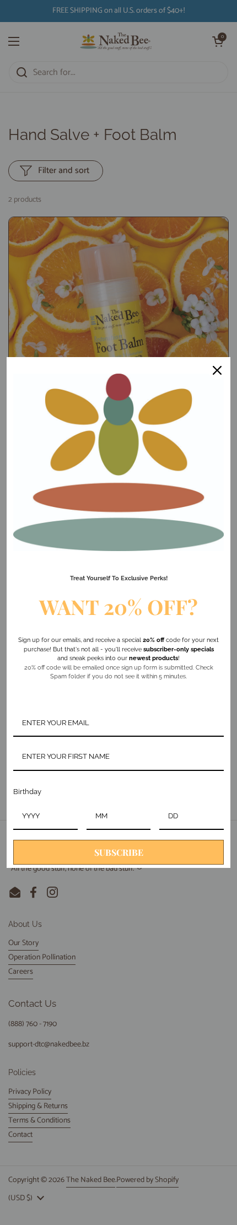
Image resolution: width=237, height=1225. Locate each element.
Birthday (27, 791)
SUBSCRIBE (118, 852)
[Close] (217, 370)
